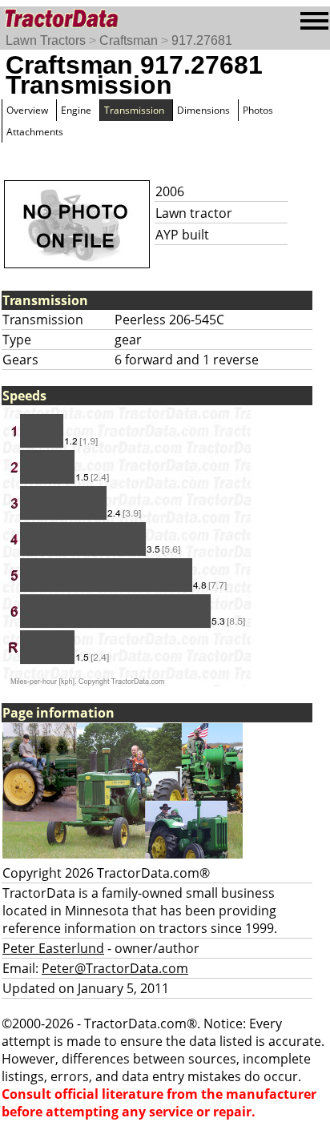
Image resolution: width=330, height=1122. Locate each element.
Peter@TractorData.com (115, 968)
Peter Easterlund (53, 948)
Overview (27, 110)
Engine (76, 110)
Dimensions (203, 110)
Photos (258, 110)
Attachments (34, 132)
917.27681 (201, 40)
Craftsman (128, 40)
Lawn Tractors (46, 40)
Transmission (134, 110)
